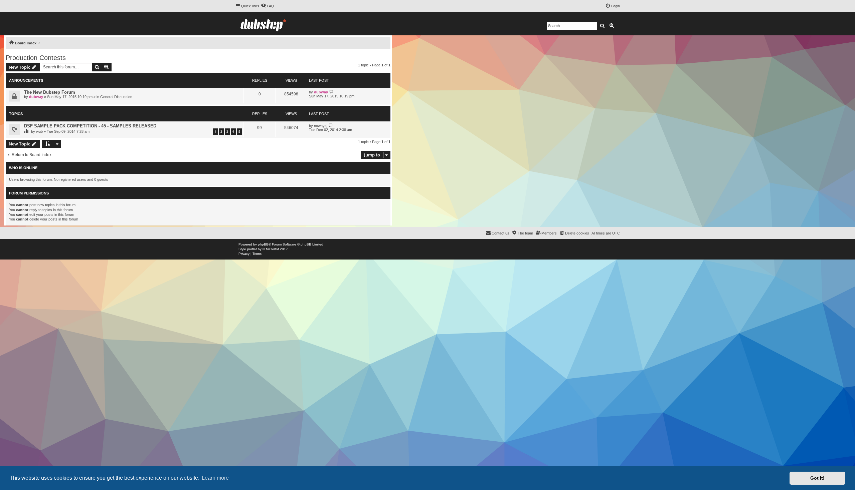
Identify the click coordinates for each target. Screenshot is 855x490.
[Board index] (263, 23)
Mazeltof (272, 249)
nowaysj (320, 126)
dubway (36, 97)
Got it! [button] (817, 478)
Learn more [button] (215, 478)
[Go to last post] (331, 92)
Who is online (23, 168)
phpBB (263, 244)
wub (39, 131)
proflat (252, 249)
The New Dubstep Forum (49, 92)
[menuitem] (267, 6)
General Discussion (116, 97)
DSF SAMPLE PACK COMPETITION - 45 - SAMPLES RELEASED (90, 125)
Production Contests (36, 57)
